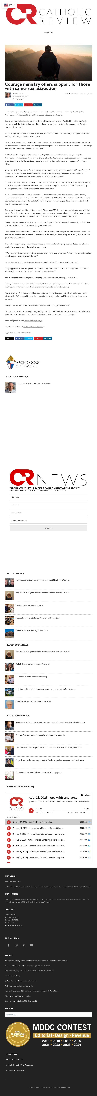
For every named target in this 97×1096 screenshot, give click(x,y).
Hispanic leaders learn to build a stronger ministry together (37, 618)
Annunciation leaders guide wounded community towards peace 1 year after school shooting (50, 722)
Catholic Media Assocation (14, 1059)
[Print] (6, 338)
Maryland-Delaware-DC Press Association (19, 1065)
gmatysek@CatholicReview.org (33, 327)
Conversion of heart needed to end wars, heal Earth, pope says (39, 772)
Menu (49, 32)
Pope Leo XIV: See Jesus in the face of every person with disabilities (40, 735)
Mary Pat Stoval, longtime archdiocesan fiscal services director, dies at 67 (43, 592)
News (90, 94)
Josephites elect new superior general (29, 605)
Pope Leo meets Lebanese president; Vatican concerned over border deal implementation (49, 747)
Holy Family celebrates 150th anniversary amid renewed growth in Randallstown (45, 689)
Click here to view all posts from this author (34, 383)
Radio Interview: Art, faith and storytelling (31, 676)
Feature (76, 94)
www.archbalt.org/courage (33, 320)
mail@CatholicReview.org (13, 925)
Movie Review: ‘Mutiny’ (12, 976)
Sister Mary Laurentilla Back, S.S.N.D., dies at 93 (33, 701)
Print (8, 338)
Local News (83, 94)
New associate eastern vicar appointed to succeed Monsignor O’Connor (43, 580)
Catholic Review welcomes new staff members (33, 664)
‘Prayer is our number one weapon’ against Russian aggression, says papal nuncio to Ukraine (50, 760)
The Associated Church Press (14, 1071)
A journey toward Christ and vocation (18, 996)
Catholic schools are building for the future (32, 630)
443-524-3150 (9, 923)
